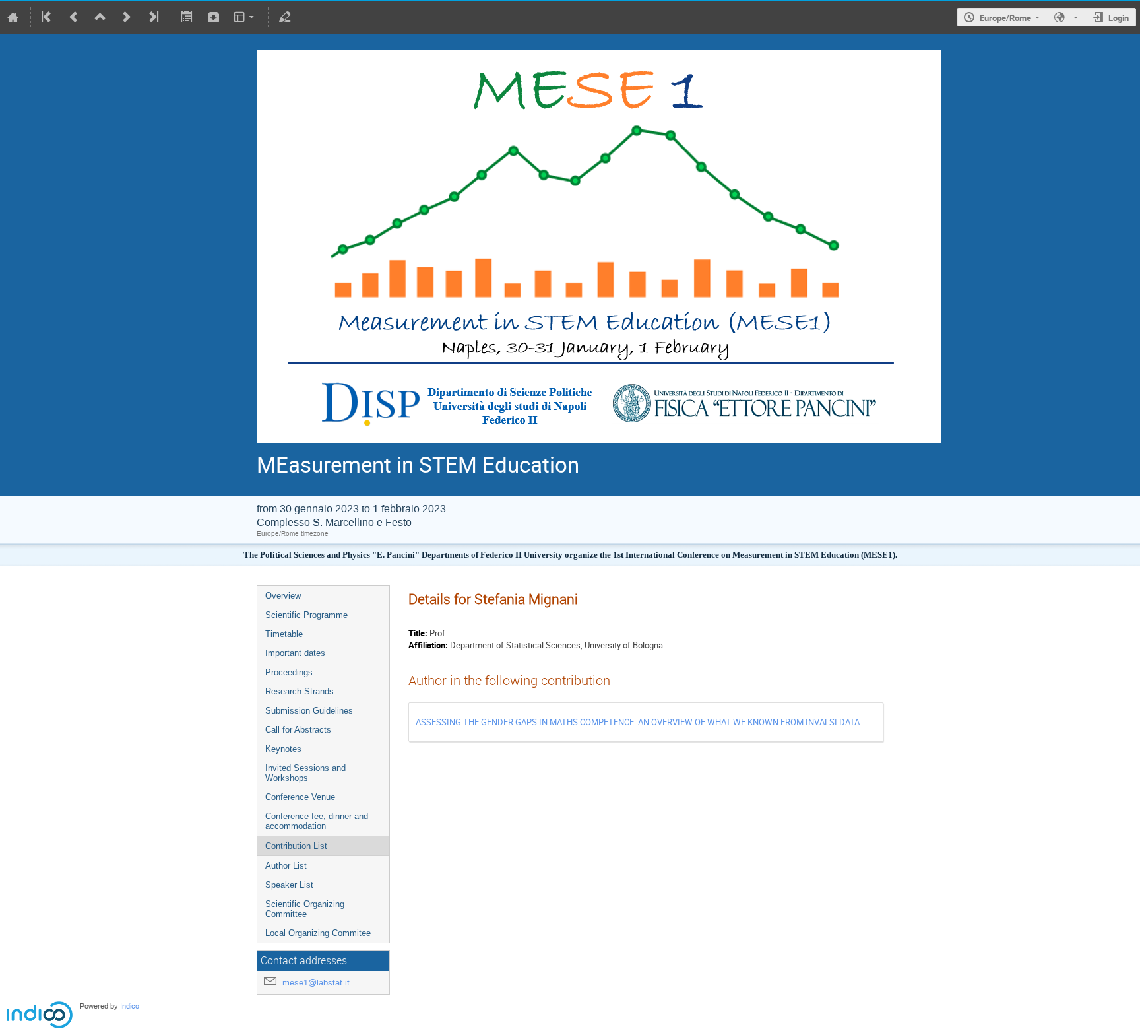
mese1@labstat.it (316, 982)
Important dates (295, 653)
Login (1118, 18)
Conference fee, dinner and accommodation (316, 821)
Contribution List (296, 846)
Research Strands (299, 691)
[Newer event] (126, 17)
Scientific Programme (306, 615)
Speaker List (289, 885)
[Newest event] (152, 17)
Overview (283, 596)
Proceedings (289, 672)
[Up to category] (100, 17)
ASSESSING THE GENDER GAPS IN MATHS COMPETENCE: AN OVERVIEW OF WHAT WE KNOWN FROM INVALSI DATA (638, 722)
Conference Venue (300, 797)
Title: (418, 633)
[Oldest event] (47, 17)
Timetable (284, 634)
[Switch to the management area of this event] (285, 17)
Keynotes (283, 749)
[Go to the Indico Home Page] (13, 17)
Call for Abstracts (298, 730)
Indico (129, 1006)
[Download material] (213, 17)
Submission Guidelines (309, 711)
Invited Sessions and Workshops (305, 773)
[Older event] (74, 17)
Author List (286, 866)
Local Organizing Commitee (318, 933)
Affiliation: (428, 645)
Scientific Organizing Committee (304, 909)
